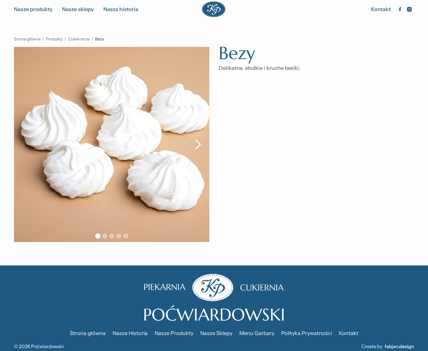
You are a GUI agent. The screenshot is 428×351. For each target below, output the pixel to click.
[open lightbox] (111, 144)
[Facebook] (400, 9)
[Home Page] (213, 9)
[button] (197, 144)
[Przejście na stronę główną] (214, 297)
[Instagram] (409, 9)
